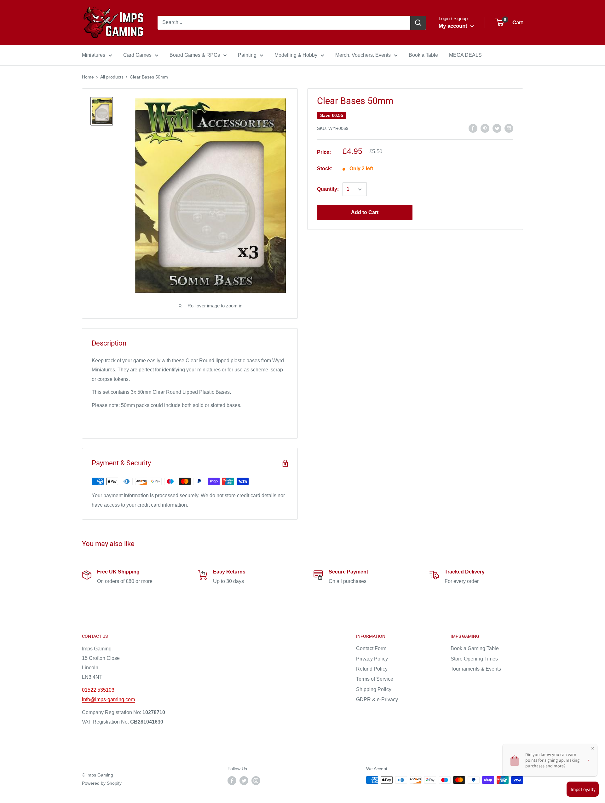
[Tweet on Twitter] (497, 128)
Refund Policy (372, 669)
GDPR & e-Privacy (377, 699)
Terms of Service (374, 679)
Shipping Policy (373, 689)
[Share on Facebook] (473, 128)
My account (454, 26)
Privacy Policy (372, 658)
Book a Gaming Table (475, 648)
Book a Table (423, 55)
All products (112, 76)
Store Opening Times (474, 658)
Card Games (137, 55)
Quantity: (328, 189)
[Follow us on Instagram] (255, 780)
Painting (247, 55)
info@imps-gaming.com (108, 699)
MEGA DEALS (465, 55)
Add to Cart (364, 212)
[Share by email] (508, 128)
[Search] (418, 23)
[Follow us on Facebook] (232, 780)
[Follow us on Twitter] (243, 780)
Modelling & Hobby (295, 55)
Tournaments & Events (476, 669)
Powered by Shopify (102, 783)
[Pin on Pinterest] (485, 128)
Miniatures (93, 55)
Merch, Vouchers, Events (363, 55)
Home (88, 76)
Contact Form (371, 648)
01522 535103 (98, 690)
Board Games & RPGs (195, 55)
